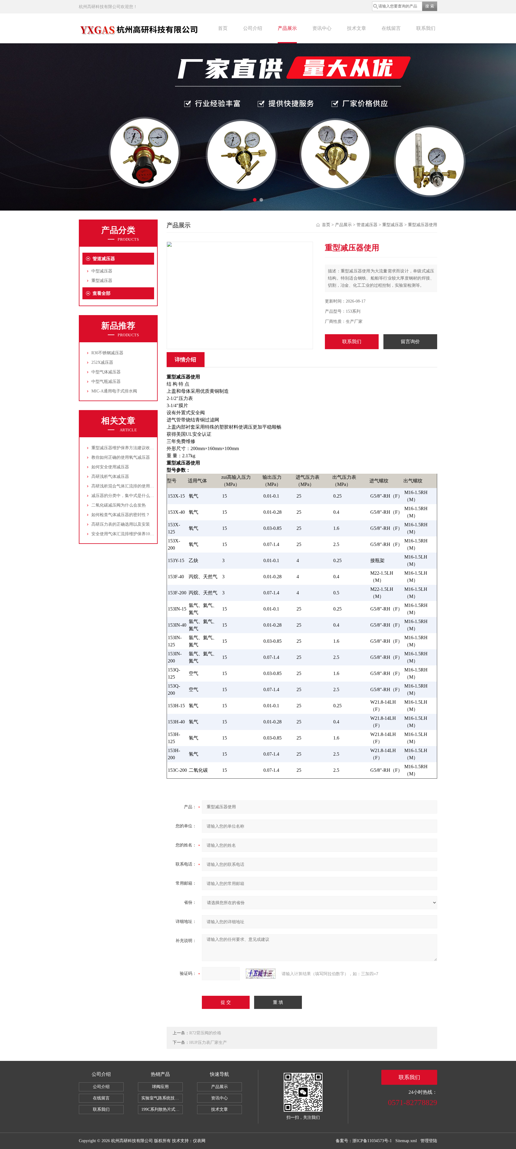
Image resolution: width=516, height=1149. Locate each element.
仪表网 (199, 1141)
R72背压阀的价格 (205, 1033)
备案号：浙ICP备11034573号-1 (364, 1141)
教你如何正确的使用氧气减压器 (120, 457)
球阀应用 (160, 1086)
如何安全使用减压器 (110, 467)
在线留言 (391, 28)
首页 (223, 28)
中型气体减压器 (106, 372)
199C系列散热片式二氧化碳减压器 (162, 1109)
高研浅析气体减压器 (110, 476)
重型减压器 (101, 280)
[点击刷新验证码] (261, 974)
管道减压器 (104, 258)
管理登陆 (428, 1141)
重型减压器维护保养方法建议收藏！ (124, 448)
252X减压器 (102, 362)
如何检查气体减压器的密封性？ (120, 515)
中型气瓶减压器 (106, 381)
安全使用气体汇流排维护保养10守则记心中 (131, 534)
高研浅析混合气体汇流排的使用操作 (124, 486)
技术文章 (356, 28)
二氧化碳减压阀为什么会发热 (118, 505)
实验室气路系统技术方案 (162, 1098)
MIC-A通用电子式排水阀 (114, 391)
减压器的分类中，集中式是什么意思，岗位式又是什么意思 (145, 495)
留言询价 (410, 341)
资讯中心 (321, 28)
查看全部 (101, 293)
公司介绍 (252, 28)
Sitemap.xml (406, 1141)
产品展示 (287, 28)
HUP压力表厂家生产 (208, 1042)
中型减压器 (101, 271)
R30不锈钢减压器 (107, 353)
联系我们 (425, 28)
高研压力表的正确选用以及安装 (120, 524)
